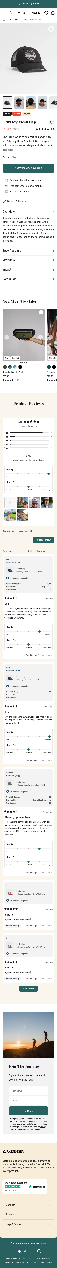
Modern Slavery (33, 1262)
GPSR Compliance (18, 1262)
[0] (46, 13)
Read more (8, 150)
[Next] (40, 337)
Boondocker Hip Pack (13, 372)
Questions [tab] (25, 532)
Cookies (37, 1258)
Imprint (7, 1262)
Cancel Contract (46, 1262)
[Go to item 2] (19, 102)
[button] (45, 129)
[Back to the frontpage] (4, 19)
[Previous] (6, 337)
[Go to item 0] (7, 102)
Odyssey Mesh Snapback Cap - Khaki (30, 785)
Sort (30, 551)
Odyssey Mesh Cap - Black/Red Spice (30, 894)
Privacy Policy (27, 1258)
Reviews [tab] (9, 532)
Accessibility (46, 1258)
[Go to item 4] (43, 102)
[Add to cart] (41, 312)
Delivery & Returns (16, 201)
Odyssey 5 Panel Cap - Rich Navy (29, 572)
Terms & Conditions (13, 1258)
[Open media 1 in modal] (51, 29)
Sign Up (28, 1111)
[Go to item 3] (31, 102)
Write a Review (45, 541)
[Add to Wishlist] (51, 122)
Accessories (14, 20)
